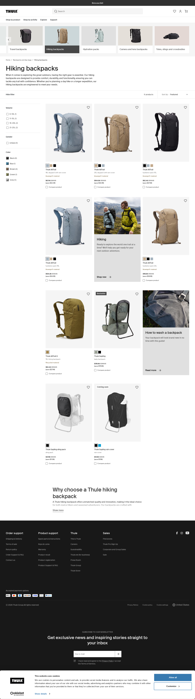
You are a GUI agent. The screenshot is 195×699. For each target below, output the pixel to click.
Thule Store (75, 570)
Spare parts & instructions (49, 539)
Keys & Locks (43, 544)
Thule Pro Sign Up (110, 544)
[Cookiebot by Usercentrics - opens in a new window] (17, 694)
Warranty (42, 549)
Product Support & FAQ (48, 565)
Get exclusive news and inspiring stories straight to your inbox (97, 640)
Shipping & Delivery (14, 539)
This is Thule (76, 539)
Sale (105, 555)
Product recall (44, 555)
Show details (41, 694)
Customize (171, 686)
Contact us (10, 560)
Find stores (107, 539)
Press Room (76, 560)
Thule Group (76, 565)
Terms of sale (11, 544)
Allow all (173, 677)
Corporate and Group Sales (114, 549)
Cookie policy (147, 605)
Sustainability (76, 549)
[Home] (29, 11)
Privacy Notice (132, 605)
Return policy (11, 549)
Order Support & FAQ (15, 555)
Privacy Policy (108, 661)
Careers (74, 544)
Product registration (46, 560)
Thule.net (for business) (80, 555)
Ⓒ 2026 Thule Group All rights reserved (22, 605)
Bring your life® (97, 3)
